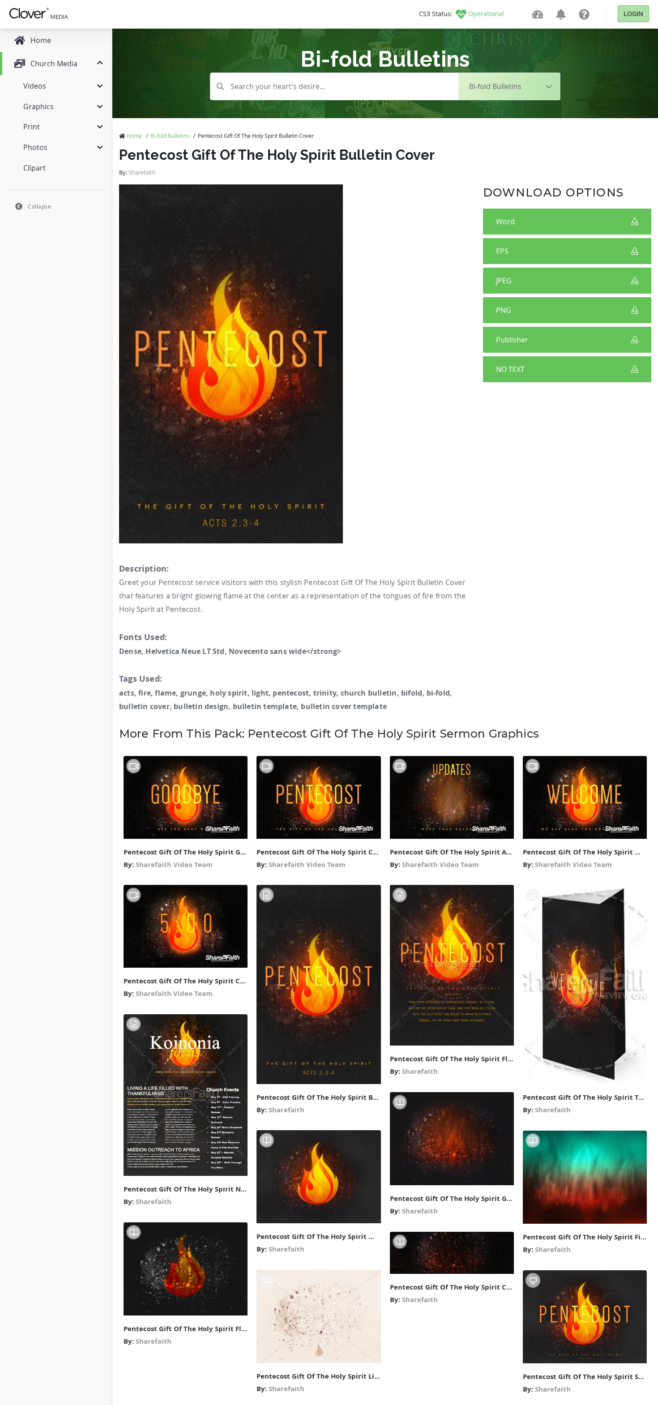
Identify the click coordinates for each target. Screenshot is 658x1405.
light (260, 693)
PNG (503, 310)
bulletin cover (144, 706)
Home (134, 135)
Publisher (512, 340)
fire (144, 693)
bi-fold (438, 693)
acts (126, 693)
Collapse (39, 206)
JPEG (504, 281)
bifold (411, 693)
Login (633, 13)
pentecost (291, 693)
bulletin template (265, 706)
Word (505, 221)
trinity (324, 693)
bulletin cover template (344, 706)
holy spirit (228, 693)
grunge (193, 693)
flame (165, 693)
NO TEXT (510, 369)
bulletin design (201, 706)
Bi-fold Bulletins (169, 135)
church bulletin (369, 693)
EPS (502, 251)
